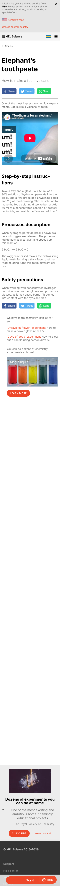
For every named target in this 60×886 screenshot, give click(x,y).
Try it (30, 880)
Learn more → (43, 833)
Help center (10, 870)
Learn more (18, 393)
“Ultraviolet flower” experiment (26, 327)
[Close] (56, 4)
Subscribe (19, 833)
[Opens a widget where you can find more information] (47, 880)
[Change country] (48, 36)
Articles (8, 46)
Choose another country (15, 26)
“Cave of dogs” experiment (24, 336)
